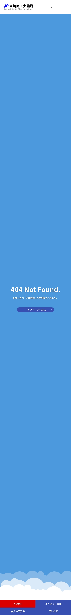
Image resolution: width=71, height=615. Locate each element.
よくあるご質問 (53, 603)
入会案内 (17, 603)
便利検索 (53, 611)
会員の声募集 (18, 611)
